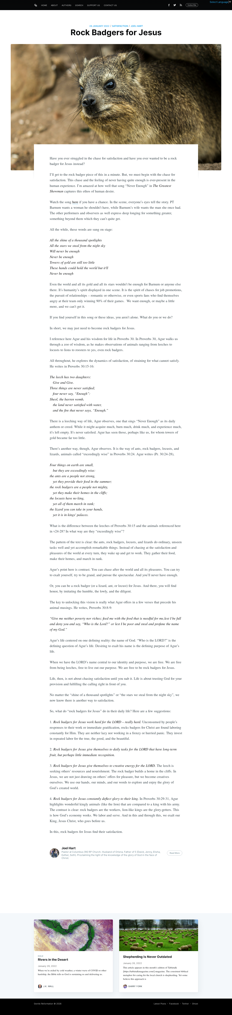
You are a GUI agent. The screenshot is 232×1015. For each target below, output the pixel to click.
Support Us (93, 5)
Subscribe (191, 5)
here (75, 202)
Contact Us (110, 5)
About (54, 5)
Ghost (195, 1003)
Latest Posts (160, 1003)
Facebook (174, 1003)
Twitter (185, 1003)
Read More (175, 853)
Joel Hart (137, 26)
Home (44, 5)
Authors (66, 5)
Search (79, 5)
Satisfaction (120, 26)
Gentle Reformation (43, 1003)
